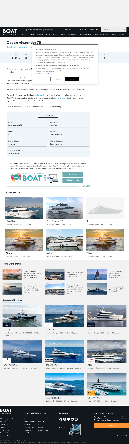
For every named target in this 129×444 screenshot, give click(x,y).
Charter (27, 424)
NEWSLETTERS (94, 29)
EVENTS (113, 35)
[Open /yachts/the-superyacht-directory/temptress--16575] (105, 208)
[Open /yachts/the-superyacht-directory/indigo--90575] (65, 240)
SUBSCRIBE (83, 29)
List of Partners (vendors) (42, 73)
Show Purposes (57, 79)
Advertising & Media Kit (8, 419)
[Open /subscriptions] (73, 430)
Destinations (29, 427)
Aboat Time (10, 221)
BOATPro (41, 422)
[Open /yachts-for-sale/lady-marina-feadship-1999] (22, 351)
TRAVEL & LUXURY (86, 35)
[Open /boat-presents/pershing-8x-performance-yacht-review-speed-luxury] (12, 274)
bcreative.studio (44, 430)
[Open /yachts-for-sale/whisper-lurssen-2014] (64, 316)
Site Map (41, 427)
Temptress (91, 221)
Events (40, 419)
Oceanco (91, 368)
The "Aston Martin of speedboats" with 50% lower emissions (116, 289)
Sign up (112, 425)
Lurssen (48, 333)
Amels (90, 333)
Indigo (49, 253)
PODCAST (68, 29)
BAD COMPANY (53, 365)
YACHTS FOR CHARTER (69, 35)
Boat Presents (29, 433)
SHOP (75, 29)
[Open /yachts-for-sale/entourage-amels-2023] (106, 384)
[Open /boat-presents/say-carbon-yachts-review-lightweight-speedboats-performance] (97, 289)
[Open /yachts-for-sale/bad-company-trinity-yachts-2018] (64, 351)
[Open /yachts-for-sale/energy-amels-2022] (106, 316)
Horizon (48, 401)
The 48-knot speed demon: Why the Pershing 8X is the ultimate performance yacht (33, 274)
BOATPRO (122, 35)
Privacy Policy (5, 436)
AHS (90, 365)
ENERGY (92, 330)
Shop (39, 424)
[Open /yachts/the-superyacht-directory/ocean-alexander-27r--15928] (65, 208)
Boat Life (27, 430)
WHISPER (50, 330)
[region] (65, 64)
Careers (2, 427)
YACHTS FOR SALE (52, 35)
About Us (3, 422)
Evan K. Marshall (61, 98)
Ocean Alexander (21, 47)
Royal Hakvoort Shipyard (12, 333)
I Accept (72, 79)
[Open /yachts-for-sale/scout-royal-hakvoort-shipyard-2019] (22, 316)
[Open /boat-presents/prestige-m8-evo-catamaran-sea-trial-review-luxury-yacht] (54, 274)
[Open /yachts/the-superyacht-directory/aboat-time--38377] (24, 208)
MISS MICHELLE (53, 398)
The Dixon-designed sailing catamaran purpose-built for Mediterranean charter (116, 274)
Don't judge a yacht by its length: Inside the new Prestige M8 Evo (75, 274)
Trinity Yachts (50, 368)
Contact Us (4, 424)
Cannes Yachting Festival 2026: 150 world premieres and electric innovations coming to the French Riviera (75, 289)
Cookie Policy (5, 433)
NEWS (24, 35)
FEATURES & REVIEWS (36, 35)
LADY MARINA (10, 365)
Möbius (90, 253)
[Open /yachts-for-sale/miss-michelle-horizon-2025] (64, 384)
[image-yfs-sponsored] (7, 327)
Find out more (72, 174)
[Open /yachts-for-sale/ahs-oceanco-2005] (106, 351)
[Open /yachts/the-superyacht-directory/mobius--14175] (105, 240)
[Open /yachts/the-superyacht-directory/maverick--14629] (24, 240)
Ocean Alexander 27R (55, 221)
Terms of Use (4, 430)
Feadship (7, 368)
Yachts (26, 419)
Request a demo (72, 180)
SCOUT (7, 330)
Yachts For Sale (29, 422)
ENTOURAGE (94, 398)
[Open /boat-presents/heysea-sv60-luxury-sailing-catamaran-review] (97, 274)
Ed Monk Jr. (41, 95)
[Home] (11, 32)
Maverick (9, 253)
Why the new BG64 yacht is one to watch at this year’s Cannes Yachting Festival (32, 289)
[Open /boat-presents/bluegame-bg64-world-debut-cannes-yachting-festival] (12, 289)
